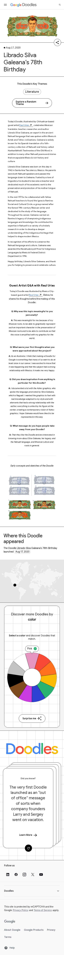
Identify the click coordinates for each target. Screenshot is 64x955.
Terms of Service (43, 910)
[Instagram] (24, 874)
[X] (32, 874)
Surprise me (29, 718)
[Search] (60, 4)
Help (12, 947)
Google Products (33, 929)
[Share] (57, 42)
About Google (12, 929)
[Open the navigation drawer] (5, 4)
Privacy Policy (20, 910)
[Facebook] (16, 874)
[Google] (9, 921)
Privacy (51, 929)
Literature (32, 92)
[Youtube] (41, 874)
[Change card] (28, 848)
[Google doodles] (23, 4)
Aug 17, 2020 (22, 551)
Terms (7, 937)
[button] (32, 890)
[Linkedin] (7, 874)
